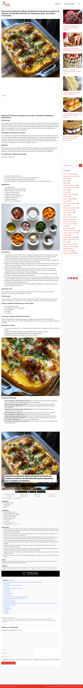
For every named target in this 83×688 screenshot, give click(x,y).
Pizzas (64, 226)
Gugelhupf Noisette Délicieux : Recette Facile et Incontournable (72, 49)
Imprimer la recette (22, 491)
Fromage (65, 201)
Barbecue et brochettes (70, 176)
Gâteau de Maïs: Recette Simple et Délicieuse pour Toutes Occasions (72, 115)
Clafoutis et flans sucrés (70, 187)
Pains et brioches (68, 221)
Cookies (65, 192)
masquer (11, 580)
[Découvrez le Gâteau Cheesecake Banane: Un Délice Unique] (72, 61)
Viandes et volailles (68, 253)
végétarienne (18, 328)
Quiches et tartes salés (69, 233)
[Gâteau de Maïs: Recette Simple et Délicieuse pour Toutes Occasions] (72, 105)
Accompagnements (69, 174)
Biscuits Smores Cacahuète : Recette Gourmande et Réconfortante (71, 138)
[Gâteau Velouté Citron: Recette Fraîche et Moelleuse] (72, 83)
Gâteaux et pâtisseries (69, 203)
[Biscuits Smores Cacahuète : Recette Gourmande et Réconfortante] (72, 127)
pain (22, 419)
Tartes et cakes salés (69, 246)
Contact (45, 686)
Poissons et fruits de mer (70, 230)
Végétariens (66, 249)
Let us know (30, 574)
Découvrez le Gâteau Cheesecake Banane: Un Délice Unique (72, 71)
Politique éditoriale (70, 686)
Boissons (65, 178)
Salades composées (69, 237)
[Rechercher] (80, 165)
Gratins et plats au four (8, 617)
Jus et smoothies (68, 212)
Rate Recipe (42, 491)
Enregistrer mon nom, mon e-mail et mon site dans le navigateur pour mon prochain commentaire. (31, 659)
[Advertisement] (30, 86)
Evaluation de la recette (8, 630)
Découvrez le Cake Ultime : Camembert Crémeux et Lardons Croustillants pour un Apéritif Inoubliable (27, 619)
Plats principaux (67, 228)
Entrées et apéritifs (68, 199)
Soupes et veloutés (68, 244)
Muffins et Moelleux (68, 217)
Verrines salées (67, 251)
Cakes (65, 183)
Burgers (65, 181)
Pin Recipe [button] (32, 491)
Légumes (65, 215)
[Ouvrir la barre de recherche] (79, 4)
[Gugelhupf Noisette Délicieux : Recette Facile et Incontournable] (72, 39)
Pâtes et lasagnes (68, 224)
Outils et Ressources (69, 219)
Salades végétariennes (69, 239)
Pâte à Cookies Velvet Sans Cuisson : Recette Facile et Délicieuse (71, 27)
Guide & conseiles (69, 4)
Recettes (57, 4)
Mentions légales (78, 686)
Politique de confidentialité (59, 686)
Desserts (65, 196)
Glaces (65, 205)
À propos (50, 686)
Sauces (65, 242)
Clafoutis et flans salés (69, 185)
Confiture (65, 190)
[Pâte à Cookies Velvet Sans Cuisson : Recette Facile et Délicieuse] (72, 17)
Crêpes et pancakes (69, 194)
